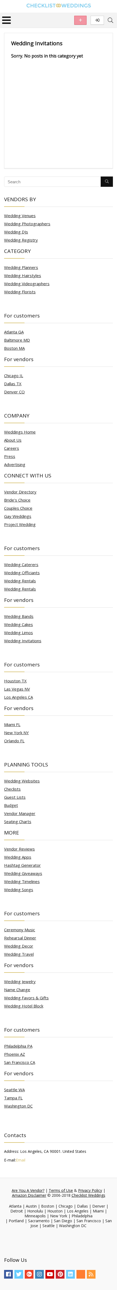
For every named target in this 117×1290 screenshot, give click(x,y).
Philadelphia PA (18, 1046)
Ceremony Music (19, 929)
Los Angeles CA (18, 697)
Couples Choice (18, 508)
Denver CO (14, 391)
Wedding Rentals (20, 580)
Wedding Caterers (21, 564)
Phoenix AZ (14, 1054)
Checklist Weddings (88, 1195)
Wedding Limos (18, 632)
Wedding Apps (17, 857)
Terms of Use (61, 1190)
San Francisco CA (19, 1062)
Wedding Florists (20, 291)
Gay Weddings (17, 516)
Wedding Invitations (22, 640)
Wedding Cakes (18, 624)
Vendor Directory (20, 492)
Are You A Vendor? (28, 1190)
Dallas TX (12, 383)
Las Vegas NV (17, 689)
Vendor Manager (19, 813)
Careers (11, 448)
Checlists (12, 789)
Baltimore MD (17, 340)
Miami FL (12, 724)
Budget (11, 805)
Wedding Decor (18, 946)
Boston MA (14, 348)
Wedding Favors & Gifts (26, 997)
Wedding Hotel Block (23, 1006)
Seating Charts (17, 821)
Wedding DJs (16, 232)
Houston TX (15, 680)
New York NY (16, 732)
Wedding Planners (21, 267)
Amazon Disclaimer (29, 1195)
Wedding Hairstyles (22, 275)
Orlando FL (14, 740)
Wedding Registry (21, 240)
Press (9, 456)
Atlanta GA (14, 332)
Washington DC (18, 1106)
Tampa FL (13, 1097)
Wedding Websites (22, 781)
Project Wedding (20, 524)
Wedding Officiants (22, 572)
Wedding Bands (18, 616)
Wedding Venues (20, 215)
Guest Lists (15, 797)
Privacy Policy (90, 1190)
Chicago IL (13, 375)
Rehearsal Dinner (20, 938)
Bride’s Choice (17, 500)
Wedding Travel (19, 954)
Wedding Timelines (22, 881)
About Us (12, 440)
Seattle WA (14, 1089)
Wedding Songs (18, 889)
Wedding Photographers (27, 223)
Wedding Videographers (27, 283)
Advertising (14, 464)
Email (20, 1160)
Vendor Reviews (19, 849)
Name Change (17, 989)
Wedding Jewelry (20, 981)
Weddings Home (20, 432)
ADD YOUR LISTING (80, 20)
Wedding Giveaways (23, 873)
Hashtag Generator (22, 865)
